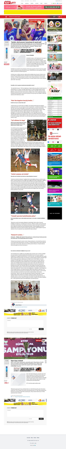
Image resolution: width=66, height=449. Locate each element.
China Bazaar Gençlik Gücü (26, 396)
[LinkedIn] (6, 52)
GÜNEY (49, 180)
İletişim (35, 437)
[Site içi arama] (61, 17)
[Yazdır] (6, 56)
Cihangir (16, 396)
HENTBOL (50, 153)
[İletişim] (59, 17)
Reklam (38, 437)
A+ (45, 42)
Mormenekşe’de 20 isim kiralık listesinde (16, 16)
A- (45, 362)
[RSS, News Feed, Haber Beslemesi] (34, 443)
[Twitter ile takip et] (32, 443)
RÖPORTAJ (50, 194)
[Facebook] (6, 48)
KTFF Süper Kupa (19, 396)
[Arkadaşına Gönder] (6, 54)
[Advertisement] (19, 429)
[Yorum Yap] (6, 57)
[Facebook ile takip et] (30, 443)
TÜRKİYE (50, 167)
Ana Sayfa (28, 437)
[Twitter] (6, 50)
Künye (32, 437)
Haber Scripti (32, 445)
